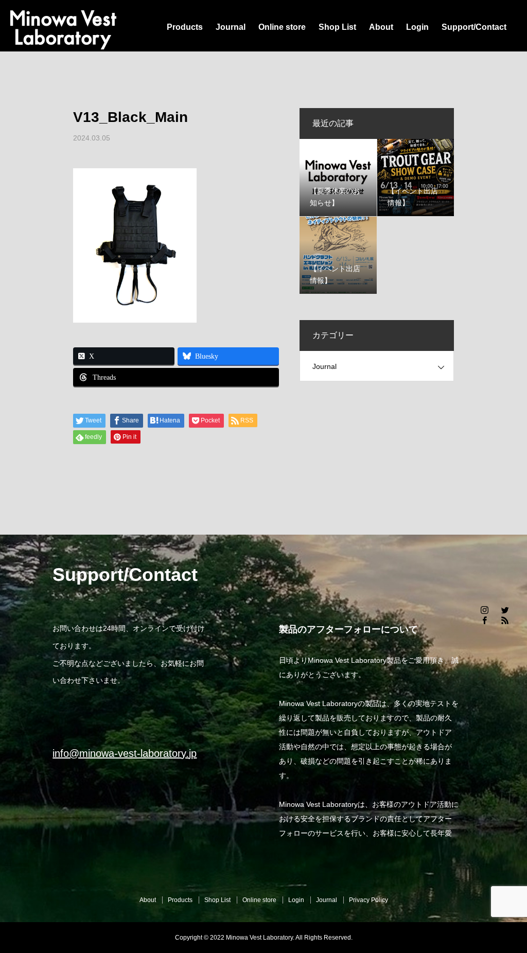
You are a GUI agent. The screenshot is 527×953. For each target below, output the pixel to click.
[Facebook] (485, 620)
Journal (230, 27)
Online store (282, 27)
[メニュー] (511, 937)
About (381, 27)
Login (417, 27)
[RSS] (505, 620)
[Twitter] (505, 610)
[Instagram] (485, 610)
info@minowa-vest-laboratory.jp (124, 753)
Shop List (337, 27)
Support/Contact (474, 27)
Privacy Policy (368, 900)
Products (185, 27)
